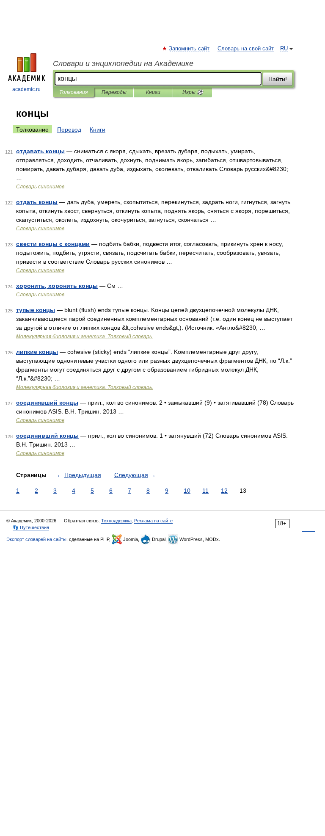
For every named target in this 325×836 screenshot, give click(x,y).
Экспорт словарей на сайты (36, 539)
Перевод (69, 129)
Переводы (114, 92)
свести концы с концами (53, 243)
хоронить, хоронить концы (57, 285)
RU (284, 49)
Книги (153, 92)
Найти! (277, 79)
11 (205, 490)
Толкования (73, 92)
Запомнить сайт (189, 49)
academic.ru (26, 89)
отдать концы (37, 202)
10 (187, 490)
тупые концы (35, 309)
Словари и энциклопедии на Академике (123, 63)
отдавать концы (40, 151)
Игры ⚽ (192, 92)
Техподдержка (116, 520)
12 (224, 490)
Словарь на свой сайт (246, 49)
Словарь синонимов (40, 187)
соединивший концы (47, 435)
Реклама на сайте (153, 520)
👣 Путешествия (31, 527)
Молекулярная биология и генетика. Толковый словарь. (84, 336)
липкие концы (37, 351)
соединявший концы (47, 402)
